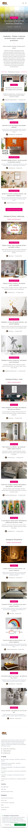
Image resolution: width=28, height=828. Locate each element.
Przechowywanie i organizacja (7, 802)
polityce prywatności (14, 822)
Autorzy (3, 784)
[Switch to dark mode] (23, 3)
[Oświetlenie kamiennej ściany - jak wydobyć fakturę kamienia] (14, 82)
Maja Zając (3, 789)
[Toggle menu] (25, 3)
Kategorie (4, 795)
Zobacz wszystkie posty (14, 219)
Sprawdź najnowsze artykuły (14, 209)
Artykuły (3, 756)
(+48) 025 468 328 (6, 751)
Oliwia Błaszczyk (4, 786)
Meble (2, 805)
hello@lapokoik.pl (6, 753)
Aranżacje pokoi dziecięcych (7, 798)
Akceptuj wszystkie (20, 824)
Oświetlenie (14, 17)
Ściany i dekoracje (14, 157)
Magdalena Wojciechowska (7, 791)
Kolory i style (14, 122)
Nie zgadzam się (8, 824)
